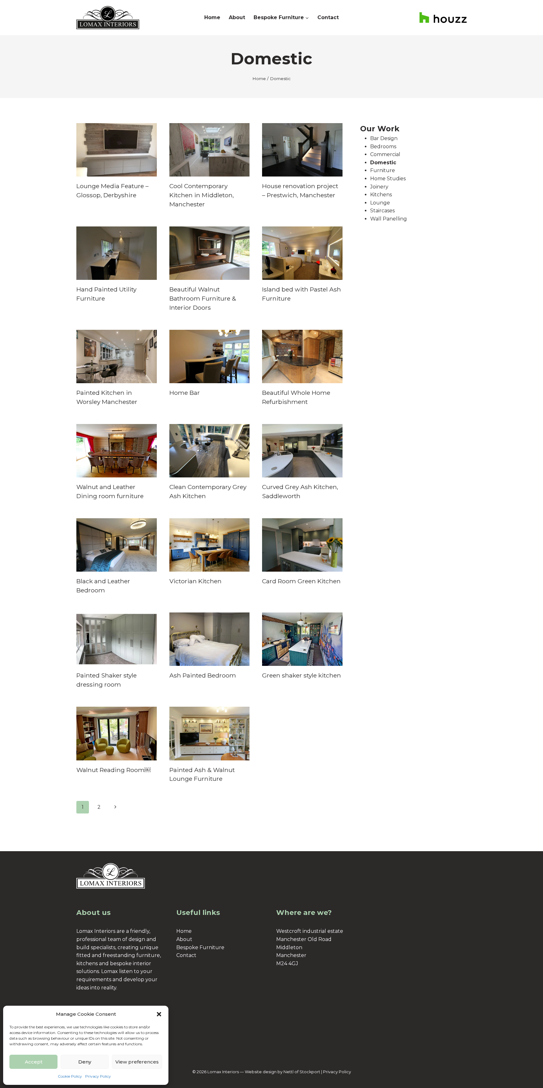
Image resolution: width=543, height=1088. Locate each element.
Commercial (385, 154)
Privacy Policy (98, 1076)
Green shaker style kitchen (301, 675)
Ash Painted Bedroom (202, 675)
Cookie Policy (70, 1076)
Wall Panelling (388, 219)
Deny (84, 1062)
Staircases (382, 211)
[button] (159, 1014)
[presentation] (116, 150)
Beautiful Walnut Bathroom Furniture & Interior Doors (202, 298)
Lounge (380, 203)
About (237, 17)
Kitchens (381, 195)
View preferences (137, 1062)
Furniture (382, 170)
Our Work (379, 128)
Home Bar (184, 392)
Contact (328, 17)
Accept (33, 1062)
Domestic (383, 163)
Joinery (379, 187)
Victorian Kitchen (195, 581)
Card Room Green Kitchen (301, 581)
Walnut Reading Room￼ (113, 770)
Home (212, 17)
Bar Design (384, 138)
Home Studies (388, 179)
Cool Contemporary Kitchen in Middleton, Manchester (201, 195)
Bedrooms (383, 147)
